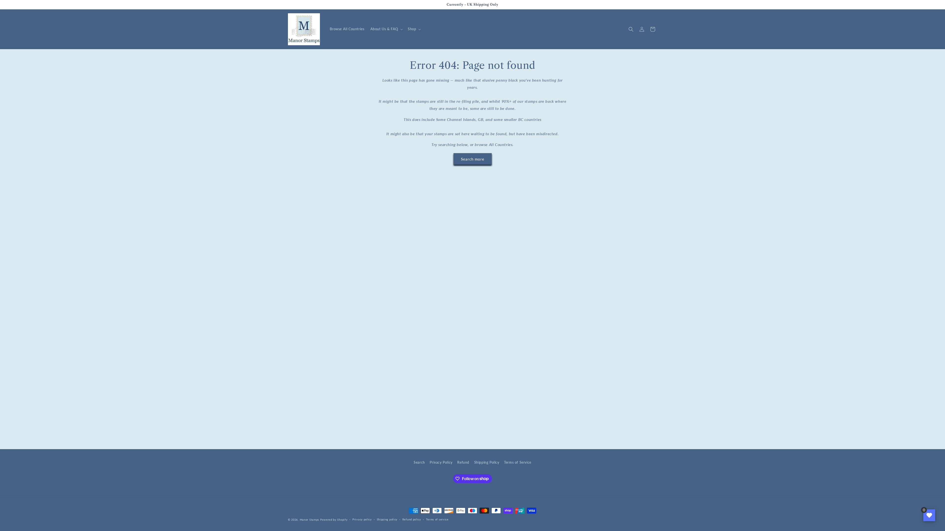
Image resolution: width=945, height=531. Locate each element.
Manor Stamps (309, 519)
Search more (472, 159)
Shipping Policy (486, 462)
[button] (386, 29)
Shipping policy (387, 519)
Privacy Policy (441, 462)
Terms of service (437, 519)
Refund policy (411, 519)
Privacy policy (362, 519)
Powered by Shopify (334, 519)
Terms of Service (517, 462)
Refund (463, 462)
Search (419, 462)
